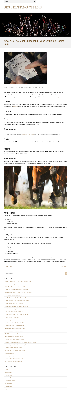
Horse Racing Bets (38, 87)
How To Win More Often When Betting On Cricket (16, 289)
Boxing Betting (8, 375)
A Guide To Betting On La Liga (12, 317)
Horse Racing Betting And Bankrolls (13, 295)
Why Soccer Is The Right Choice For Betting (15, 322)
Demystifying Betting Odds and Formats (14, 331)
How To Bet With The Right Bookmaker (14, 303)
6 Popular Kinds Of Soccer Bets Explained (15, 339)
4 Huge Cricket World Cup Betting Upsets (14, 325)
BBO (6, 87)
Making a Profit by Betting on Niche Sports (15, 328)
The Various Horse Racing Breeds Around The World (17, 333)
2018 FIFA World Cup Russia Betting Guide (15, 350)
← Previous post (8, 266)
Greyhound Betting (9, 378)
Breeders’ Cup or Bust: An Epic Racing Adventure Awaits (18, 281)
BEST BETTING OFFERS (23, 7)
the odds (15, 106)
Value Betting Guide (9, 320)
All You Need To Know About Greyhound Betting (16, 286)
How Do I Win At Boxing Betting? (12, 309)
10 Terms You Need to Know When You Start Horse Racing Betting (20, 342)
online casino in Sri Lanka (27, 134)
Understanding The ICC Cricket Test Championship (17, 314)
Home (6, 369)
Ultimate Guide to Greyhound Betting (13, 347)
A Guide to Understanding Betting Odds (14, 358)
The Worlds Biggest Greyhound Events (14, 336)
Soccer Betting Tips (9, 353)
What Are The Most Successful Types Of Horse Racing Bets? (19, 292)
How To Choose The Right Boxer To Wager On (16, 298)
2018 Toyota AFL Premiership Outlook (14, 361)
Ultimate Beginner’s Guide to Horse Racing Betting (17, 345)
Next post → (64, 266)
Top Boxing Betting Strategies (12, 356)
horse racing (56, 96)
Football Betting (8, 372)
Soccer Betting (8, 383)
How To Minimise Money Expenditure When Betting (17, 300)
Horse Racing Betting (26, 87)
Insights (6, 389)
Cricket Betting (8, 386)
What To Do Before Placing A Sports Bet (14, 311)
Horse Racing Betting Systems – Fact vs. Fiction (16, 284)
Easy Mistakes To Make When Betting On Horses (16, 306)
